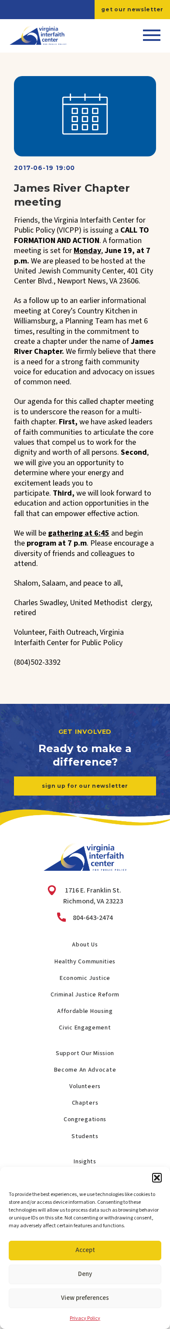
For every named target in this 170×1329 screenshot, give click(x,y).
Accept (85, 1250)
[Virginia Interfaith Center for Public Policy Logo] (38, 35)
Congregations (85, 1119)
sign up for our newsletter (85, 786)
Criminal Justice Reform (85, 995)
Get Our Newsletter (132, 9)
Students (85, 1136)
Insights (85, 1162)
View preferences (85, 1297)
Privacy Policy (85, 1318)
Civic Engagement (85, 1028)
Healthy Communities (85, 962)
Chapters (85, 1103)
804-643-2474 (93, 918)
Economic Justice (85, 978)
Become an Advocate (85, 1070)
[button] (157, 1177)
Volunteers (85, 1086)
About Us (85, 945)
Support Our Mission (85, 1053)
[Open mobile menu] (151, 35)
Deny (85, 1274)
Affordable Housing (85, 1011)
